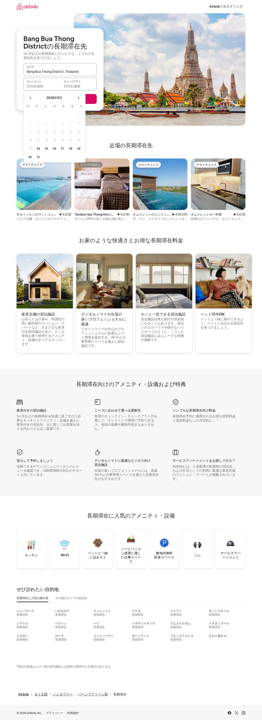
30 (30, 157)
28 (70, 148)
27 (62, 148)
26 (54, 148)
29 (78, 148)
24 (38, 148)
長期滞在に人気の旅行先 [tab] (32, 598)
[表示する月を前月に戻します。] (30, 98)
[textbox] (42, 86)
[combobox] (60, 71)
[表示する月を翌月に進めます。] (78, 98)
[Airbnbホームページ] (27, 6)
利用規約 (73, 713)
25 (46, 148)
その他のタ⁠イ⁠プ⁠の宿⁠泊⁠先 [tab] (71, 598)
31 (38, 157)
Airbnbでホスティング (226, 6)
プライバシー (54, 713)
